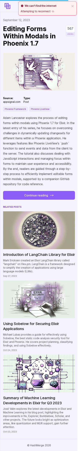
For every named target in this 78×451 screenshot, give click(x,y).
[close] (72, 5)
